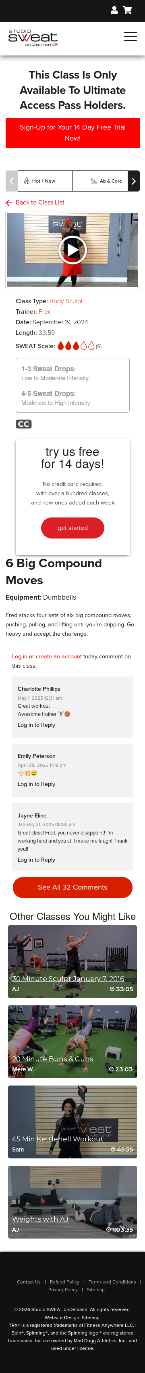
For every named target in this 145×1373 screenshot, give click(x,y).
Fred (45, 312)
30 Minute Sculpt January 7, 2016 (68, 979)
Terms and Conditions (112, 1282)
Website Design (62, 1317)
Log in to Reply (36, 725)
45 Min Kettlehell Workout (58, 1139)
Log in (19, 656)
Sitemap (96, 1289)
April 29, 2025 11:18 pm (42, 765)
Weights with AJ (40, 1219)
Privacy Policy (63, 1289)
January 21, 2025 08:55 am (46, 824)
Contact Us (29, 1282)
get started (73, 528)
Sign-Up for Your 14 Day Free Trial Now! (73, 133)
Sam (18, 1149)
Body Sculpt (66, 301)
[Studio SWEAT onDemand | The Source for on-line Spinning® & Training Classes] (33, 37)
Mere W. (23, 1069)
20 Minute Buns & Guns (52, 1059)
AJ (15, 989)
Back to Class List (39, 202)
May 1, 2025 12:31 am (40, 698)
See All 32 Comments (72, 887)
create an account (59, 656)
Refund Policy (64, 1282)
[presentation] (12, 181)
